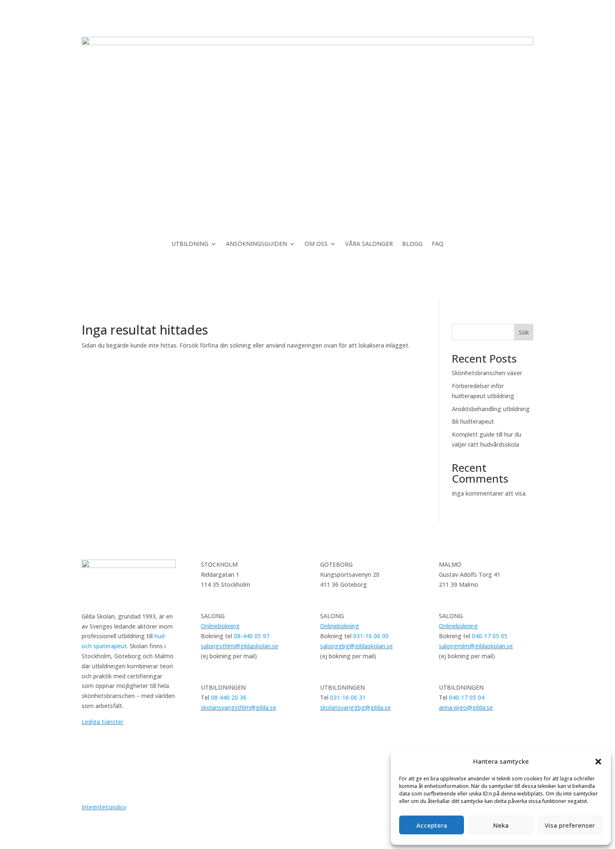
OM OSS (316, 244)
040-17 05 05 (489, 636)
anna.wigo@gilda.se (466, 707)
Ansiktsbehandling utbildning (491, 409)
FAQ (437, 244)
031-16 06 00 (371, 636)
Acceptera (431, 825)
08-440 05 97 (251, 636)
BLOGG (412, 244)
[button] (598, 761)
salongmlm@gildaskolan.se (476, 646)
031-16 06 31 (348, 697)
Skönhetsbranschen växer (487, 373)
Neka (501, 825)
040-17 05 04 (466, 697)
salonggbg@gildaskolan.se (356, 646)
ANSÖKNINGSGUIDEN (256, 244)
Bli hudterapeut (473, 421)
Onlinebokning (220, 626)
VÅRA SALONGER (369, 244)
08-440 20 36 (228, 697)
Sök (524, 332)
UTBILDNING (190, 244)
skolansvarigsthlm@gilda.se (238, 707)
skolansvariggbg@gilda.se (355, 707)
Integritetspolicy (104, 807)
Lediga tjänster (102, 722)
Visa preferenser (570, 825)
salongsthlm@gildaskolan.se (239, 646)
